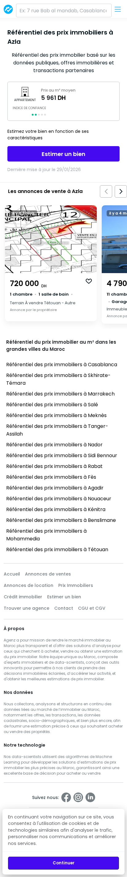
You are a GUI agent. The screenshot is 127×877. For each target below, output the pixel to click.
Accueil (12, 574)
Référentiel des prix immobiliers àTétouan (57, 549)
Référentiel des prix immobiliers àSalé (52, 404)
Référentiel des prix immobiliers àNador (54, 444)
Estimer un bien (63, 154)
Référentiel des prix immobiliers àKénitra (55, 509)
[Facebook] (66, 797)
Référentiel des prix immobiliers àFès (51, 477)
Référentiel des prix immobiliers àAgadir (55, 487)
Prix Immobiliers (75, 585)
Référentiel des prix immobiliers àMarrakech (60, 393)
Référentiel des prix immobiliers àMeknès (56, 415)
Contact (63, 608)
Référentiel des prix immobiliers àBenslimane (61, 520)
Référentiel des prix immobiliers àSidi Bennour (61, 455)
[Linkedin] (90, 797)
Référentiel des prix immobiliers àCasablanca (61, 364)
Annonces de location (28, 585)
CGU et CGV (91, 608)
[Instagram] (78, 797)
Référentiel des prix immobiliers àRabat (54, 466)
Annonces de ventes (48, 574)
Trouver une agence (26, 608)
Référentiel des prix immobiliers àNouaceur (58, 498)
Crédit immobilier (23, 597)
